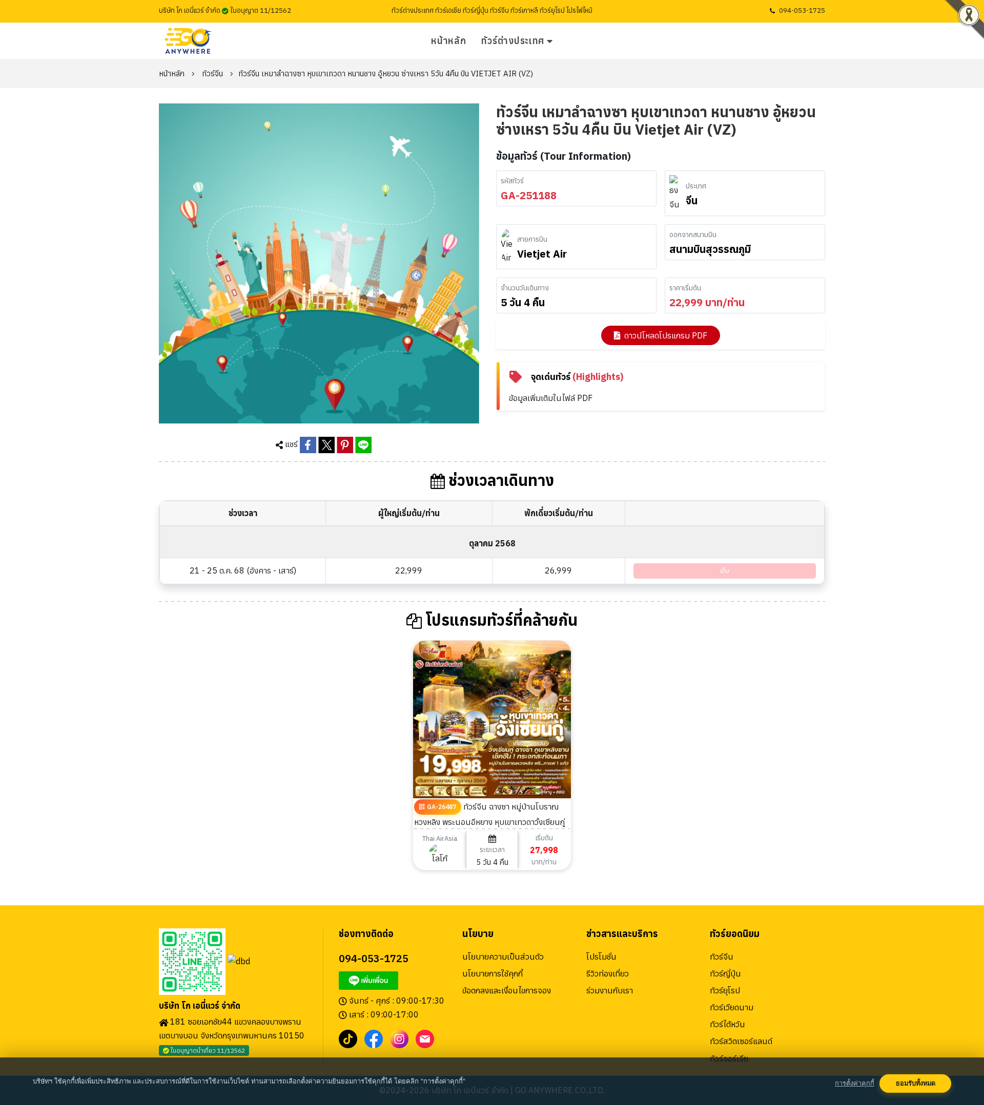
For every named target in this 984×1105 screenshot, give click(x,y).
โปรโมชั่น (601, 956)
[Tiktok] (348, 1038)
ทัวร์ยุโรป (725, 990)
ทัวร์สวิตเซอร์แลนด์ (741, 1041)
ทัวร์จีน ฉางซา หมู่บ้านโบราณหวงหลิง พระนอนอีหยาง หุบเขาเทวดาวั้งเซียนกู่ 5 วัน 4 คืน (489, 821)
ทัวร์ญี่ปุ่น (725, 973)
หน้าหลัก (448, 41)
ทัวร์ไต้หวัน (727, 1024)
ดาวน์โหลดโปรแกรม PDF (665, 335)
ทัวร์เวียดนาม (731, 1007)
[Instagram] (399, 1038)
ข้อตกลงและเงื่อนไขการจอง (506, 990)
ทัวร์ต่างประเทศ (512, 41)
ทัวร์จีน (212, 73)
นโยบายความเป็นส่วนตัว (503, 956)
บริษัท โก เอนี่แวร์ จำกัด (199, 1006)
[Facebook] (373, 1038)
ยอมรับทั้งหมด (915, 1083)
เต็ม (724, 571)
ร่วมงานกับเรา (609, 990)
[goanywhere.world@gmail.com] (425, 1038)
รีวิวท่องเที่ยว (607, 973)
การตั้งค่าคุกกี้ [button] (854, 1083)
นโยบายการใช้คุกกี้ (492, 973)
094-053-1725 (802, 10)
